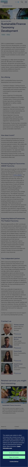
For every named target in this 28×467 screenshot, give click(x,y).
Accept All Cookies (14, 453)
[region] (14, 448)
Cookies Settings (14, 461)
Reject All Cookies (14, 457)
